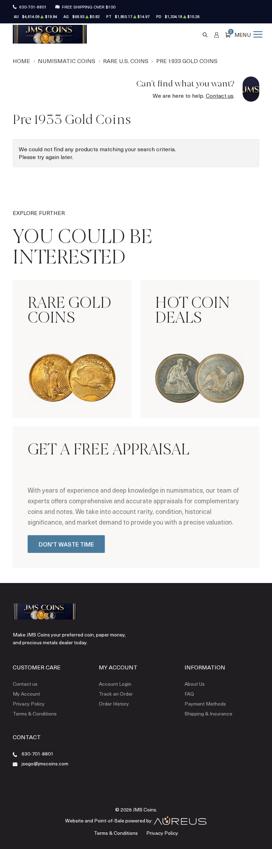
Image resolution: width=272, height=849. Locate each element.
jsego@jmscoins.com (45, 763)
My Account (26, 693)
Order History (114, 703)
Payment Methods (205, 703)
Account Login (115, 683)
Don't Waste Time (66, 544)
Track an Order (116, 693)
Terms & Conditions (35, 713)
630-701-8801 (33, 7)
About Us (195, 683)
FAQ (189, 693)
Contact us (219, 95)
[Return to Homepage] (50, 34)
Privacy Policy (29, 703)
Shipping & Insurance (208, 713)
